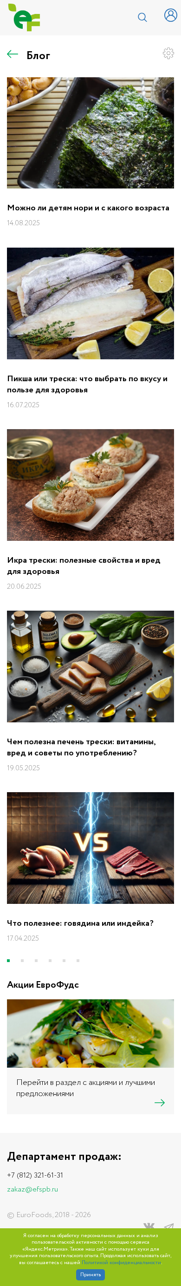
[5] (64, 961)
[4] (50, 961)
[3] (36, 961)
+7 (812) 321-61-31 (35, 1175)
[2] (22, 961)
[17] (78, 961)
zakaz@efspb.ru (32, 1189)
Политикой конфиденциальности (121, 1262)
